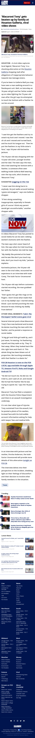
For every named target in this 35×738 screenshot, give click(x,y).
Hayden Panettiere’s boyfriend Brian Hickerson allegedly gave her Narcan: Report (22, 527)
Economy (18, 659)
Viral (18, 672)
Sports (18, 598)
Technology (4, 679)
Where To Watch (6, 586)
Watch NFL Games (6, 689)
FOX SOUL (4, 597)
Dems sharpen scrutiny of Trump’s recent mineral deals (12, 546)
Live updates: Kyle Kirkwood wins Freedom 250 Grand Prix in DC (10, 561)
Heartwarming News (21, 674)
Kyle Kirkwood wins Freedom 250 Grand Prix (12, 569)
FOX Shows (4, 599)
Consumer (19, 666)
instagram (17, 720)
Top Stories (19, 586)
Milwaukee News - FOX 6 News (6, 652)
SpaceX (3, 676)
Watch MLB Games (6, 695)
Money (18, 657)
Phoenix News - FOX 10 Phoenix (21, 641)
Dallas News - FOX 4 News (21, 626)
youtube (11, 720)
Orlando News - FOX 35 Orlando (21, 615)
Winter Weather (5, 659)
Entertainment (20, 604)
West (18, 638)
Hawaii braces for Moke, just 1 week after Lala (12, 539)
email (24, 720)
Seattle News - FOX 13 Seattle (21, 652)
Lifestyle (18, 602)
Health (18, 600)
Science (4, 672)
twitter (20, 720)
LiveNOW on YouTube (4, 588)
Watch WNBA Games (7, 710)
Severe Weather (5, 662)
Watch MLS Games (6, 712)
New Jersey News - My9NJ (6, 622)
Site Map (18, 698)
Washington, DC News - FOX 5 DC (6, 618)
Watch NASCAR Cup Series (6, 698)
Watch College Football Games (5, 692)
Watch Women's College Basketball (6, 707)
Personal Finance (21, 664)
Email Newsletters (21, 695)
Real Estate (19, 668)
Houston (28, 69)
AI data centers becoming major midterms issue (10, 554)
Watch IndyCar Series (7, 701)
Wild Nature (4, 681)
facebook (14, 720)
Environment (4, 666)
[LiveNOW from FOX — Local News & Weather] (4, 3)
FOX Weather (5, 593)
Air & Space (4, 674)
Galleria (4, 72)
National (18, 588)
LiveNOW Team (20, 693)
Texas (30, 29)
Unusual (18, 676)
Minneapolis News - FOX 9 (6, 648)
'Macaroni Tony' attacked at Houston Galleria (14, 54)
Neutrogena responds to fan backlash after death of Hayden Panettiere (21, 505)
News (18, 583)
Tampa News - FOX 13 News (21, 618)
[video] (29, 540)
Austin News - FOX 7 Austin (21, 633)
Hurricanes (4, 664)
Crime (17, 594)
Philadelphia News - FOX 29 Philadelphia (6, 615)
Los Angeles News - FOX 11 (21, 645)
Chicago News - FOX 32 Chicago (7, 641)
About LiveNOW (19, 686)
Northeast (5, 609)
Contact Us (19, 689)
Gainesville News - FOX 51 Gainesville (21, 622)
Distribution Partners (22, 691)
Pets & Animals (20, 679)
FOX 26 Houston (24, 29)
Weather (4, 657)
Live (3, 583)
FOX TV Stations (5, 591)
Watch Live (27, 2)
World (17, 590)
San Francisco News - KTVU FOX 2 (22, 648)
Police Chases (20, 596)
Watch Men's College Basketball (7, 703)
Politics (18, 592)
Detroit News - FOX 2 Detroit (7, 645)
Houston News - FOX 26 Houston (22, 629)
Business (18, 662)
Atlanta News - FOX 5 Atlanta (22, 611)
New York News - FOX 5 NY (6, 611)
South (18, 609)
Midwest (4, 638)
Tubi (2, 595)
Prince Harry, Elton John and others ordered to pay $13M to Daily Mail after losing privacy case (22, 519)
